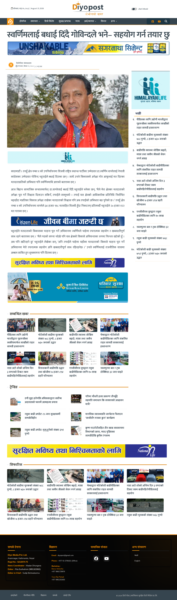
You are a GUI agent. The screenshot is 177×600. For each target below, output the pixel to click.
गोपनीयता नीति (28, 595)
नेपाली (136, 555)
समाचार (34, 21)
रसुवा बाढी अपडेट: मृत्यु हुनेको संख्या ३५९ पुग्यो (44, 432)
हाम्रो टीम (67, 595)
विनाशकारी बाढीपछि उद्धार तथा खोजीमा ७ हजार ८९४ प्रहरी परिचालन (51, 372)
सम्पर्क (55, 595)
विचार (103, 21)
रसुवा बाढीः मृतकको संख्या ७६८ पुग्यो (152, 240)
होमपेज (23, 21)
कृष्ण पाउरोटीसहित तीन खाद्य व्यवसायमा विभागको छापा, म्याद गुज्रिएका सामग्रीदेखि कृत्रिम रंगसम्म (104, 432)
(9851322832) (35, 569)
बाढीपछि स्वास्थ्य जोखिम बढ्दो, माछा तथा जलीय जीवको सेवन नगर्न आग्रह (81, 339)
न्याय (77, 21)
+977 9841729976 (58, 572)
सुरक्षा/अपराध (65, 21)
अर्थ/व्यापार (89, 21)
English (137, 561)
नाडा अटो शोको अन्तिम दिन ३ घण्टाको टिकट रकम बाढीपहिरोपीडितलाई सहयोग (20, 372)
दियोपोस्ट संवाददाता (23, 63)
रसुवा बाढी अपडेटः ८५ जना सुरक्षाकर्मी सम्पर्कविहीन (42, 416)
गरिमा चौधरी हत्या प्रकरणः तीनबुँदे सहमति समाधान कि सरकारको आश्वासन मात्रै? (104, 400)
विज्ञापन (43, 595)
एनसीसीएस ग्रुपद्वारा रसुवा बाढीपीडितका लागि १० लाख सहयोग (82, 372)
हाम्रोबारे (14, 595)
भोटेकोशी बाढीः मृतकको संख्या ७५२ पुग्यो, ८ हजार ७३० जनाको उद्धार (152, 253)
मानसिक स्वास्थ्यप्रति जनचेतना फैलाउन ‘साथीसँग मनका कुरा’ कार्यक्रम (104, 416)
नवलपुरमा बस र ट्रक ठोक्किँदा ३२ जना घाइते (111, 370)
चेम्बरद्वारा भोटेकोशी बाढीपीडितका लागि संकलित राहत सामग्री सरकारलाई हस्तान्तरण (114, 341)
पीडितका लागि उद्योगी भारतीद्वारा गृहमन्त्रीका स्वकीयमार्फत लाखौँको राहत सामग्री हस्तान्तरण (20, 341)
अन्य (113, 21)
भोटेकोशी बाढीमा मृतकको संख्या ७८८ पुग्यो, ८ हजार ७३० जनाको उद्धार (50, 339)
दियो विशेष (49, 21)
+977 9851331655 (58, 580)
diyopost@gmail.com (66, 555)
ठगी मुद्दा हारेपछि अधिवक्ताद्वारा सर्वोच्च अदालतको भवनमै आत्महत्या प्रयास (43, 400)
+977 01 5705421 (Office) (67, 561)
